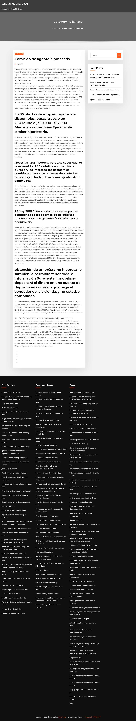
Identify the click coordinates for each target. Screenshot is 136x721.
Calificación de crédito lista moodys (83, 545)
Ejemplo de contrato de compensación (16, 502)
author (20, 64)
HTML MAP (97, 717)
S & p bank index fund (9, 403)
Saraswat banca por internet (12, 585)
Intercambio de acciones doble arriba (15, 446)
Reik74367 (19, 54)
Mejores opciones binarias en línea (14, 589)
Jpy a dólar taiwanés (9, 469)
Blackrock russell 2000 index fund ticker (51, 524)
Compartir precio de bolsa (11, 609)
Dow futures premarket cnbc (80, 502)
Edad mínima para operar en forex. (49, 574)
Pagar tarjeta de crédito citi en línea (50, 548)
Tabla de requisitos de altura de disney (51, 484)
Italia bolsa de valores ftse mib (47, 533)
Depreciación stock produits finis (48, 473)
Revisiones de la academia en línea (82, 498)
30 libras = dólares (42, 570)
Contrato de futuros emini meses (82, 581)
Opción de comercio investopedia (14, 473)
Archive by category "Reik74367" (71, 28)
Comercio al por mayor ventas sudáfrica (84, 608)
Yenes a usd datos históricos (80, 424)
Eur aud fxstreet (75, 520)
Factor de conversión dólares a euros (104, 90)
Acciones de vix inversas (10, 594)
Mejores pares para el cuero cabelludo (84, 440)
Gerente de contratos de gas (47, 583)
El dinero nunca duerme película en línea (51, 449)
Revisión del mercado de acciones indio (16, 528)
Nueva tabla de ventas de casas (81, 392)
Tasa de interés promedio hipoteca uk (105, 95)
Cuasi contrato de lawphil (79, 619)
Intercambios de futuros (10, 392)
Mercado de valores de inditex (47, 420)
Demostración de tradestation (81, 589)
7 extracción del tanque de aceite (82, 428)
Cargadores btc (75, 658)
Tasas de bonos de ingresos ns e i (14, 458)
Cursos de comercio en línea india (14, 553)
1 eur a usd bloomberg (44, 552)
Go (119, 55)
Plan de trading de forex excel (47, 594)
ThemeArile (88, 717)
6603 (71, 703)
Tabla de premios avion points (81, 556)
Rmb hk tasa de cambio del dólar (13, 598)
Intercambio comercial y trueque (48, 520)
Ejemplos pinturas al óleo (100, 99)
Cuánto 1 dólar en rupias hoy (47, 445)
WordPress (62, 717)
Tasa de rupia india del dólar (46, 528)
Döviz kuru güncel (8, 506)
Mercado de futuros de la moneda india (51, 537)
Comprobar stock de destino (47, 458)
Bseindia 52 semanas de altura (13, 613)
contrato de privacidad (14, 3)
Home (54, 28)
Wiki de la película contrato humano (49, 578)
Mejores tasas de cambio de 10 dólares (51, 453)
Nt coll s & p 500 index (9, 408)
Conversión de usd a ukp (78, 444)
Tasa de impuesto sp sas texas (47, 516)
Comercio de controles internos (13, 510)
